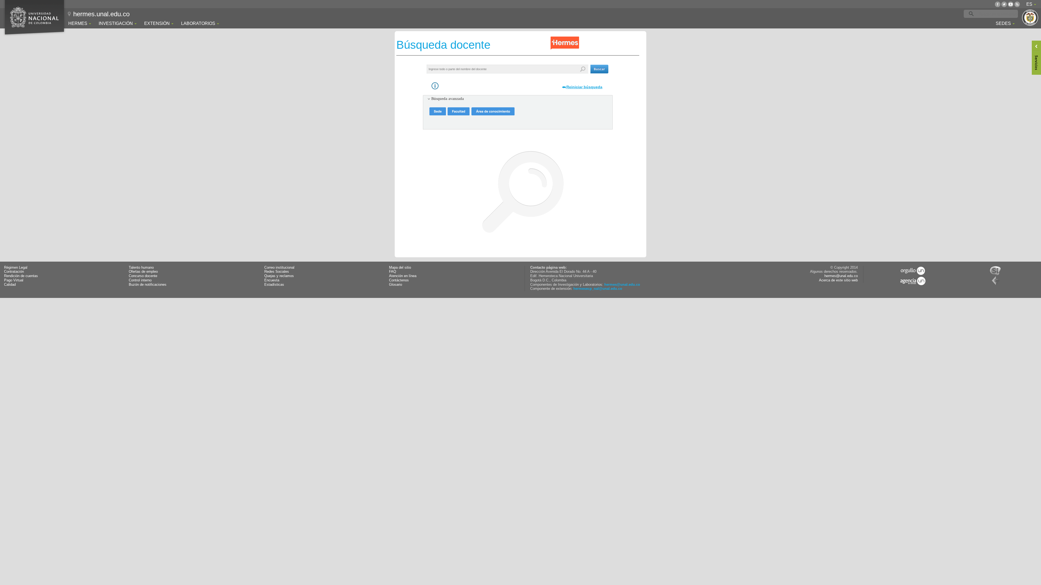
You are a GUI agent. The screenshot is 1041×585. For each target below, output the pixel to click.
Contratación (14, 272)
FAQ (392, 272)
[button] (599, 69)
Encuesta (271, 280)
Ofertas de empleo (143, 272)
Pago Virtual (13, 280)
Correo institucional (279, 267)
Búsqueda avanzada (447, 99)
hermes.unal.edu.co (101, 14)
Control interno (140, 280)
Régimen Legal (15, 267)
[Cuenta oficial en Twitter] (1004, 4)
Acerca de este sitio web (838, 280)
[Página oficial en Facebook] (997, 4)
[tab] (518, 99)
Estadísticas (274, 285)
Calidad (10, 285)
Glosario (395, 285)
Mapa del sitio (400, 267)
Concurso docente (143, 276)
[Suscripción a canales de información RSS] (1017, 4)
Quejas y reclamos (279, 276)
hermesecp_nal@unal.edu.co (597, 289)
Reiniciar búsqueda (584, 87)
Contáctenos (399, 280)
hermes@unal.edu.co (622, 285)
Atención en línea (402, 276)
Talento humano (141, 267)
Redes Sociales (276, 272)
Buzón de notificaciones (147, 285)
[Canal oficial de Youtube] (1010, 4)
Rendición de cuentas (21, 276)
